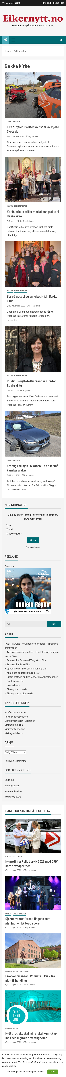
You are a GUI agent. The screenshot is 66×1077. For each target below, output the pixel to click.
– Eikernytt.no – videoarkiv (19, 693)
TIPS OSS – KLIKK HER (52, 3)
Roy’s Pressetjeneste (16, 716)
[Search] (61, 40)
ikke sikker (15, 533)
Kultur (10, 206)
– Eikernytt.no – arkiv (16, 689)
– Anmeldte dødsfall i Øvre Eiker (22, 672)
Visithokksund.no (14, 724)
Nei (11, 529)
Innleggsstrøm (12, 785)
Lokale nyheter (13, 121)
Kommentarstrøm (14, 791)
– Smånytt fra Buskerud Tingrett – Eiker (26, 660)
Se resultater (33, 547)
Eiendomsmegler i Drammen (20, 720)
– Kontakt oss (12, 685)
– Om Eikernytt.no (14, 681)
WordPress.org (13, 797)
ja (10, 525)
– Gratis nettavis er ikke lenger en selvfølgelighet (31, 677)
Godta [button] (52, 1072)
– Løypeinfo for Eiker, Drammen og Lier (26, 668)
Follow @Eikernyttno (16, 761)
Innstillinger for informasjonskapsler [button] (25, 1071)
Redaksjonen (28, 221)
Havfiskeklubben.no (15, 712)
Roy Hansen (33, 136)
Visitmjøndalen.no (14, 733)
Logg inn (9, 779)
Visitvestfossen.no (15, 729)
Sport (19, 857)
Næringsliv (10, 857)
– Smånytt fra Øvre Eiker (18, 664)
